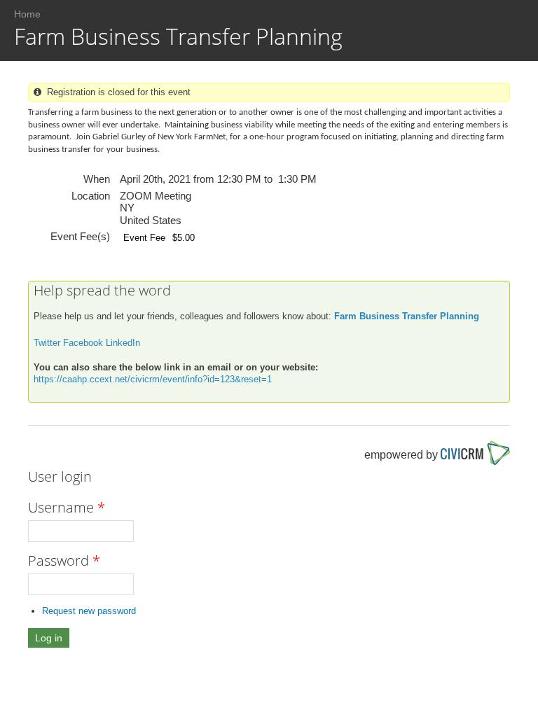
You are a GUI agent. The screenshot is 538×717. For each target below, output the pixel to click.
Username (66, 507)
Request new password (89, 611)
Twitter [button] (47, 342)
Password (64, 560)
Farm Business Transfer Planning (406, 316)
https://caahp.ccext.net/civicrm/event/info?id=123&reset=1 (153, 379)
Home (27, 14)
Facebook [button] (83, 342)
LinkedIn (123, 342)
